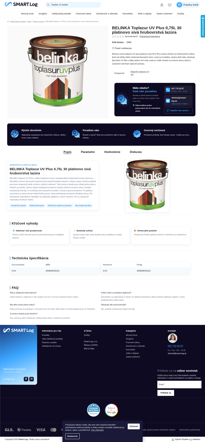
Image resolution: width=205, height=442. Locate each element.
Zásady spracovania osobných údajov (157, 430)
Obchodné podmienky (189, 430)
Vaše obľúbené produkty (52, 339)
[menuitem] (27, 14)
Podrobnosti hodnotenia (150, 36)
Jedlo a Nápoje (132, 353)
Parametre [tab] (88, 152)
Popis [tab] (67, 152)
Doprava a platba (49, 342)
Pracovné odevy (133, 342)
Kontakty (45, 335)
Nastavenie (72, 436)
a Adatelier (194, 439)
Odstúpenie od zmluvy (51, 346)
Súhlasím (133, 426)
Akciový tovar (131, 335)
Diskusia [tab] (136, 152)
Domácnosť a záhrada (135, 346)
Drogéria (129, 339)
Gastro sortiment (133, 357)
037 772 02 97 (175, 346)
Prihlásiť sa (166, 393)
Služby (87, 335)
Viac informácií (97, 430)
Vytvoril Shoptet (181, 439)
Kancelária (130, 350)
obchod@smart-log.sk (177, 353)
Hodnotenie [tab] (112, 152)
